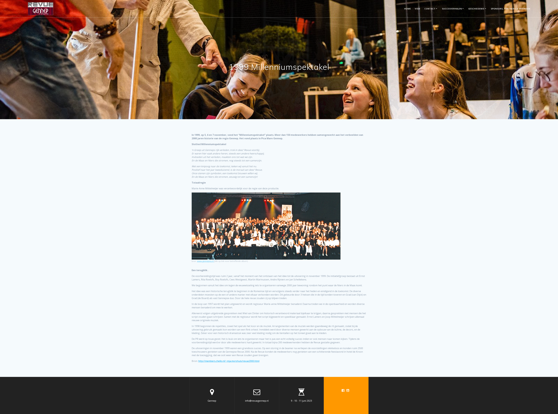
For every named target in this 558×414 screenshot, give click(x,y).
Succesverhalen (452, 8)
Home (407, 8)
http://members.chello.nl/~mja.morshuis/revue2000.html (228, 361)
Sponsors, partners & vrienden (510, 8)
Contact (430, 8)
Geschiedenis (476, 8)
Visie (417, 8)
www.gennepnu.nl (205, 261)
